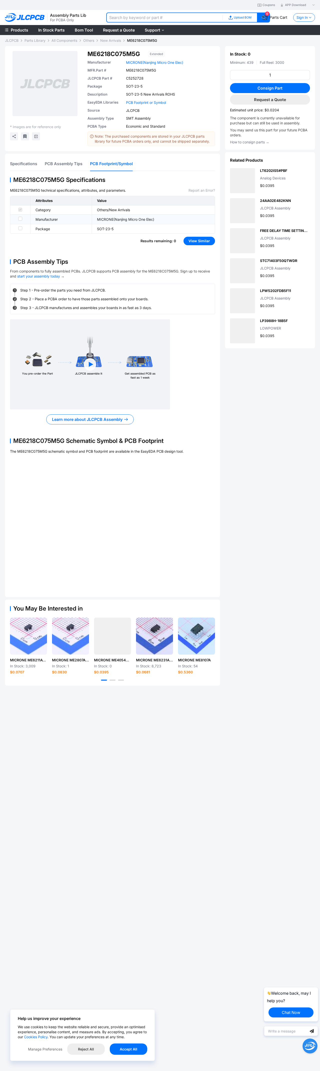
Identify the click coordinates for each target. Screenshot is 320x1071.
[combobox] (164, 17)
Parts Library (35, 40)
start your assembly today (38, 276)
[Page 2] (113, 680)
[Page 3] (121, 680)
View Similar (199, 241)
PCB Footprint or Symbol (146, 102)
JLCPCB (11, 40)
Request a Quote (270, 99)
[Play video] (90, 364)
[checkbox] (20, 210)
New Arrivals (110, 40)
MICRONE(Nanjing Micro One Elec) (154, 62)
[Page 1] (104, 680)
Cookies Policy (36, 1037)
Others (88, 40)
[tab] (23, 164)
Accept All (128, 1049)
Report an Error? (201, 190)
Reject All (86, 1049)
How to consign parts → (249, 142)
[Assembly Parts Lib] (25, 17)
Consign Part (270, 88)
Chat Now (291, 1012)
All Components (64, 40)
